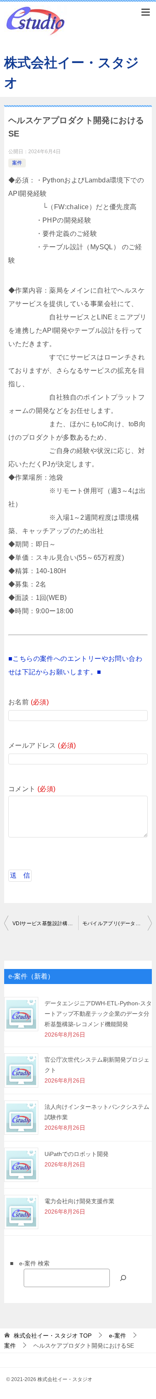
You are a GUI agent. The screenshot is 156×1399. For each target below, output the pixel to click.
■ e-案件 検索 (27, 1263)
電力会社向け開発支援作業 (79, 1201)
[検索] (123, 1278)
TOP (53, 1335)
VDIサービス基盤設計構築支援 (45, 923)
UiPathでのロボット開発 (77, 1154)
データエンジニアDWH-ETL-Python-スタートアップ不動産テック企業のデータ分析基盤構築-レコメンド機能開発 (98, 1013)
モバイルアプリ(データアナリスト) (117, 923)
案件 (17, 163)
